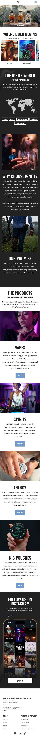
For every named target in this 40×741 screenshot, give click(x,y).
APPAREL (5, 729)
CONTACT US (24, 726)
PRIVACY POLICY (25, 719)
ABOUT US (5, 719)
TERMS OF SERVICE (25, 723)
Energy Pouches (20, 123)
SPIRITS (12, 119)
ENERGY (20, 512)
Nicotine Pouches (22, 119)
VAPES (5, 119)
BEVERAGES (34, 119)
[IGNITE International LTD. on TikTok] (25, 733)
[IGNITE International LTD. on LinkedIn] (20, 733)
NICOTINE (5, 723)
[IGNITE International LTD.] (18, 2)
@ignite (20, 681)
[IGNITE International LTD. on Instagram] (15, 733)
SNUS (20, 586)
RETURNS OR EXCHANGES (27, 729)
